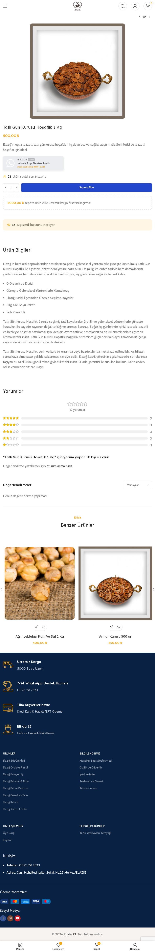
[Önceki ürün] (139, 17)
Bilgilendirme (90, 753)
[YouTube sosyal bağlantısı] (18, 918)
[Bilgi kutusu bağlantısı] (77, 665)
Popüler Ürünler (92, 826)
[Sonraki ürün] (149, 17)
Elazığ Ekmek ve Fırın (15, 795)
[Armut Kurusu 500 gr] (115, 583)
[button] (36, 627)
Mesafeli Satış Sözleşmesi (96, 760)
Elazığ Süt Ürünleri (14, 760)
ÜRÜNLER (9, 753)
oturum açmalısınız (59, 466)
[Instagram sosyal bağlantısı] (10, 918)
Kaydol (7, 840)
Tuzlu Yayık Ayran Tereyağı (95, 833)
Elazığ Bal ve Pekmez (15, 788)
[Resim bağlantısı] (25, 901)
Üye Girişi (9, 833)
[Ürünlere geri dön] (144, 17)
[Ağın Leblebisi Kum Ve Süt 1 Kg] (39, 583)
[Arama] (122, 6)
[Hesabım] (135, 6)
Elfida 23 (70, 934)
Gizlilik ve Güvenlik (91, 767)
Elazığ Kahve (10, 802)
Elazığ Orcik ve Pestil (15, 767)
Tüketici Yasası (88, 788)
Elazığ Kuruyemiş (13, 774)
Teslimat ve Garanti (92, 781)
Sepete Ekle (86, 187)
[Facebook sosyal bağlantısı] (3, 918)
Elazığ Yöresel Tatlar (15, 809)
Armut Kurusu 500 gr (115, 636)
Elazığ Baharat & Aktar (16, 781)
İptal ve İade (87, 774)
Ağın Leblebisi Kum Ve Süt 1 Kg (40, 636)
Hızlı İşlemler (13, 826)
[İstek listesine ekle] (43, 627)
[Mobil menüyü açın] (5, 6)
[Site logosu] (77, 6)
